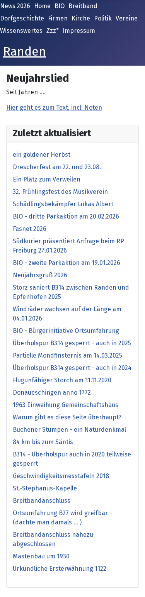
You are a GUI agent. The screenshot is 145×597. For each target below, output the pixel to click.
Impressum (79, 30)
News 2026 (15, 6)
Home (42, 6)
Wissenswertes (21, 30)
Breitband (82, 6)
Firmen (58, 18)
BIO (60, 6)
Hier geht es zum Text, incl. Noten (54, 107)
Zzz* (52, 30)
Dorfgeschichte (22, 18)
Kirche (81, 18)
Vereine (127, 18)
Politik (103, 18)
